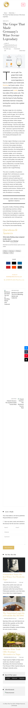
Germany (12, 251)
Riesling (5, 85)
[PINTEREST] (8, 267)
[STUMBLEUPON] (14, 267)
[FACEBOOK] (8, 263)
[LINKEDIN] (20, 263)
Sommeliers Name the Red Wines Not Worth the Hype (14, 577)
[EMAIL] (20, 267)
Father (5, 251)
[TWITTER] (14, 263)
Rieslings (6, 252)
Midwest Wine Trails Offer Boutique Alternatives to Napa (12, 652)
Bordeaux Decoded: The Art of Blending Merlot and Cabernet (17, 294)
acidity (15, 90)
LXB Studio (14, 705)
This (12, 252)
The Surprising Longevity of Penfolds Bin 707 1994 (14, 614)
